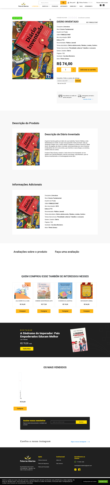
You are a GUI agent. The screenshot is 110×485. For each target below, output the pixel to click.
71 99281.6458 (80, 462)
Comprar (22, 311)
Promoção (55, 6)
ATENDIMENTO (88, 6)
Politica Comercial (42, 460)
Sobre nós (58, 460)
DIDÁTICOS (45, 6)
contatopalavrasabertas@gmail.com (83, 465)
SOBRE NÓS (73, 6)
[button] (50, 19)
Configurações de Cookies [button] (89, 481)
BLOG (81, 6)
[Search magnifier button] (63, 2)
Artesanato (63, 6)
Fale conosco (59, 463)
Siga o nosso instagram (79, 442)
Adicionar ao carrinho (88, 70)
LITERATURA (35, 6)
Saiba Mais (27, 349)
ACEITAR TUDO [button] (103, 481)
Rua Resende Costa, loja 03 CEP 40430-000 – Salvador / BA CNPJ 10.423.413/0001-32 (27, 468)
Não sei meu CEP (62, 83)
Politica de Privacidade (43, 467)
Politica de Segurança (43, 463)
